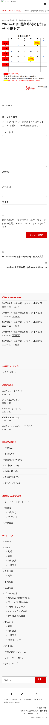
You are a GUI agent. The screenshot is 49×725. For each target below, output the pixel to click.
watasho (27, 20)
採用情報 (8, 646)
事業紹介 (8, 582)
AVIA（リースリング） (13, 391)
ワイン (11, 517)
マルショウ (9, 483)
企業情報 (8, 571)
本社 (6, 454)
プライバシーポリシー (15, 658)
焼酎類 (11, 512)
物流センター (11, 459)
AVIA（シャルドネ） (12, 408)
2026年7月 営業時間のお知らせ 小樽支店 (22, 313)
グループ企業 (11, 593)
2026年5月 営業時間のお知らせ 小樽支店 (22, 332)
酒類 (6, 508)
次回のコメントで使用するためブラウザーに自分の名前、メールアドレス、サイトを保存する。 (24, 223)
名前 (5, 172)
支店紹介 (8, 622)
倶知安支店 (9, 477)
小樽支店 (14, 20)
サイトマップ (11, 663)
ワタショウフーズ (16, 607)
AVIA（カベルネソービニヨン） (17, 426)
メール (6, 187)
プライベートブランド (15, 502)
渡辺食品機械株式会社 (19, 598)
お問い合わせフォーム (15, 652)
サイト (5, 201)
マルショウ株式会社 (17, 611)
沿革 (10, 575)
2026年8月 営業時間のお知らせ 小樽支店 (22, 303)
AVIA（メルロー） (11, 417)
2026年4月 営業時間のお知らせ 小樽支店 (22, 341)
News (7, 547)
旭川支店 (8, 465)
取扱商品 (8, 588)
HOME (7, 541)
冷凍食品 (8, 523)
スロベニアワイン (11, 400)
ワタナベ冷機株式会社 (19, 602)
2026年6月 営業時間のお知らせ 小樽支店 (22, 322)
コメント (8, 132)
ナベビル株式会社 (16, 616)
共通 (6, 448)
